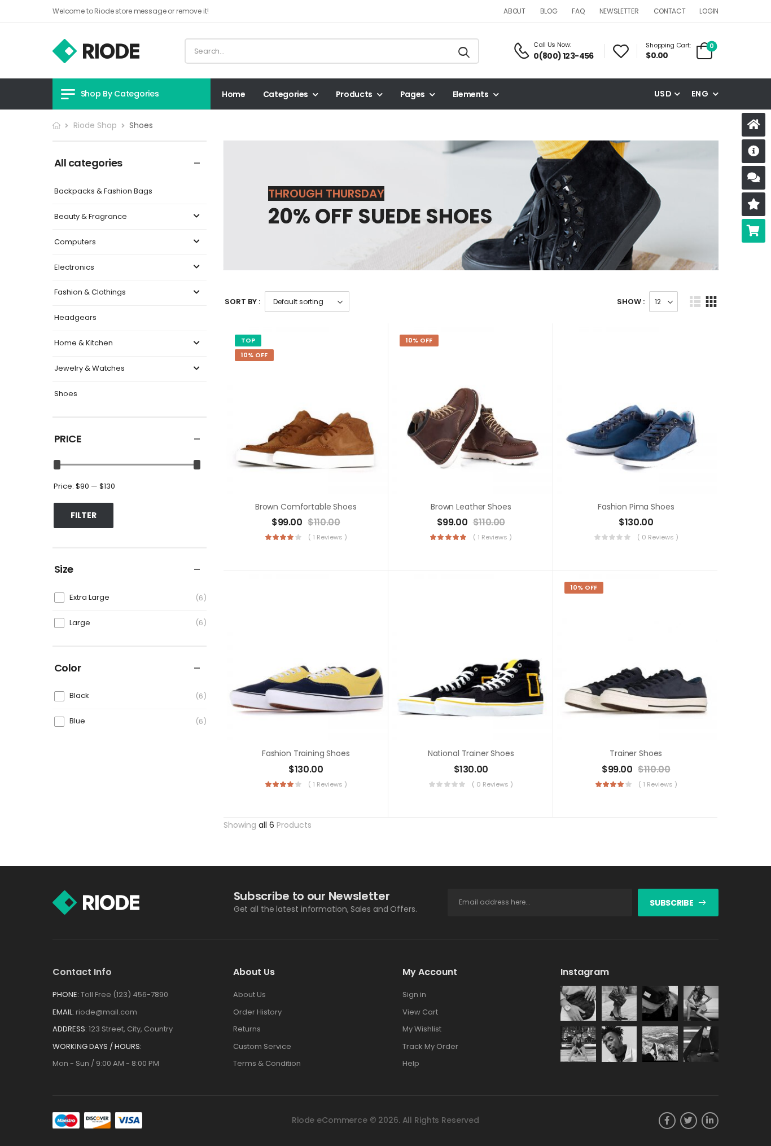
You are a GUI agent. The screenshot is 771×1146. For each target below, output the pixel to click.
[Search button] (464, 51)
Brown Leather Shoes (471, 506)
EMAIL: (63, 1012)
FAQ (578, 11)
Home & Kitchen (83, 343)
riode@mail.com (106, 1012)
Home (234, 94)
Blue (77, 720)
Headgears (75, 318)
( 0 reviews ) (657, 537)
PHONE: (65, 994)
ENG (699, 93)
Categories (286, 94)
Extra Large (89, 597)
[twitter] (688, 1120)
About (514, 11)
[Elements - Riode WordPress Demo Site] (95, 51)
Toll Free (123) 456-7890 (124, 994)
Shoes (65, 394)
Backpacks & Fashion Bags (103, 191)
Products (354, 94)
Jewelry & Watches (89, 369)
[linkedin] (710, 1120)
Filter (84, 515)
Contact (670, 11)
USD (663, 93)
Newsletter (619, 11)
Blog (549, 11)
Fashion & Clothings (90, 292)
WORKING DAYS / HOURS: (97, 1046)
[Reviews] (753, 204)
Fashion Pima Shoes (636, 506)
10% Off (254, 354)
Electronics (74, 268)
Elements (471, 94)
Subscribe (671, 902)
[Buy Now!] (753, 231)
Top (248, 340)
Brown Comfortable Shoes (306, 506)
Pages (412, 94)
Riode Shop (95, 125)
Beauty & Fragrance (90, 217)
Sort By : (242, 301)
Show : (631, 301)
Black (79, 695)
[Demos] (753, 125)
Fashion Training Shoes (306, 753)
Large (79, 622)
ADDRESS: (69, 1029)
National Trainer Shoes (471, 753)
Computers (75, 242)
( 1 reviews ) (327, 537)
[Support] (753, 178)
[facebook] (667, 1120)
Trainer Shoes (636, 753)
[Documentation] (753, 151)
